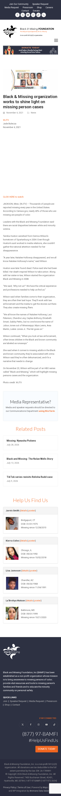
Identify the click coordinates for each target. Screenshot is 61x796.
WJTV (6, 120)
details (23, 510)
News (33, 113)
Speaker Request (18, 701)
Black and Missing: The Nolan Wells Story (30, 458)
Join (5, 701)
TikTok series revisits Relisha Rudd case (30, 477)
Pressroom (51, 701)
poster (31, 510)
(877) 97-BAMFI (40, 734)
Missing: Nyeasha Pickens (21, 440)
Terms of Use (24, 787)
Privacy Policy (9, 787)
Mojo (45, 787)
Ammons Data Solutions (40, 791)
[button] (56, 40)
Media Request (36, 701)
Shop (7, 704)
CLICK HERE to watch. (13, 197)
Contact (16, 704)
